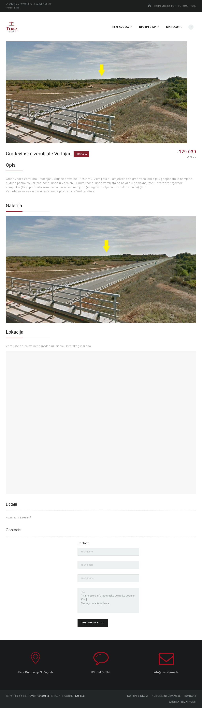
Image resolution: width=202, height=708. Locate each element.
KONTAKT (190, 695)
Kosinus (80, 695)
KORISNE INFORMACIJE (166, 695)
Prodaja (81, 154)
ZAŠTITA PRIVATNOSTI (182, 701)
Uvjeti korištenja (39, 695)
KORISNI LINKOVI (137, 695)
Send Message (90, 622)
